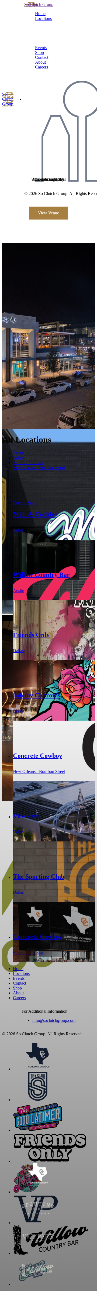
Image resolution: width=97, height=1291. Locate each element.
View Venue (48, 213)
